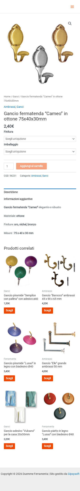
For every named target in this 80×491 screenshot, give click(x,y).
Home (7, 96)
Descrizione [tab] (11, 192)
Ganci (16, 96)
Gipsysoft (73, 473)
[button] (69, 23)
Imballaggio (11, 144)
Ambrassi (9, 106)
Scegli (9, 310)
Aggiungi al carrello (31, 166)
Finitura (8, 131)
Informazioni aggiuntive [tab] (18, 198)
